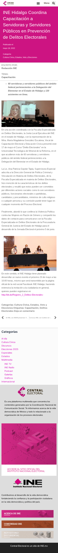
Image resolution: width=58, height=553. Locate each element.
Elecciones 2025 (9, 349)
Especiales (6, 352)
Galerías (8, 374)
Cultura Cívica (8, 57)
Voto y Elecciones (30, 57)
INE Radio (9, 367)
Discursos (6, 345)
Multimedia (6, 360)
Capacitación (32, 308)
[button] (38, 3)
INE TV (7, 364)
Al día (4, 338)
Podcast (8, 371)
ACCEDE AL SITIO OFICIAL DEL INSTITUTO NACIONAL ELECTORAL (26, 470)
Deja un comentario (24, 311)
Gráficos (8, 378)
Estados (18, 57)
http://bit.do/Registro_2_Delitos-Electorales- (22, 295)
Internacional (8, 381)
